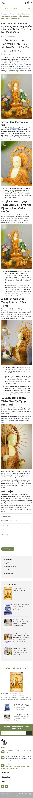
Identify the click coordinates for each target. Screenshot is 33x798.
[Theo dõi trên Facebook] (6, 786)
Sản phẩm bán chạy (10, 566)
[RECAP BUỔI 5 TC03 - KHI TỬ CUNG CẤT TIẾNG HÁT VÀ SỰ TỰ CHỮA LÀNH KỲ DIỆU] (8, 623)
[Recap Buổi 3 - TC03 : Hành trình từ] (8, 652)
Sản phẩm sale (8, 573)
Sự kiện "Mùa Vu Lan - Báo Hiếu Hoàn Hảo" (14, 693)
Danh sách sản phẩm (10, 570)
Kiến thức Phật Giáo (16, 668)
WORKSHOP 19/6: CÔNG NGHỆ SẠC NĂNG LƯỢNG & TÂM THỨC (21, 607)
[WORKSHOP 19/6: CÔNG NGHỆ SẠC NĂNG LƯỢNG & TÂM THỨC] (8, 609)
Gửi (29, 733)
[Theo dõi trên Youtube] (2, 786)
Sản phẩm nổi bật (9, 563)
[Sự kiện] (8, 594)
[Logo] (3, 2)
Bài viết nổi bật (10, 584)
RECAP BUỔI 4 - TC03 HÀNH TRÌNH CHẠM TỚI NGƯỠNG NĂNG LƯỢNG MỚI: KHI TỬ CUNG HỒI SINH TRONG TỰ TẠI (21, 638)
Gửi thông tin (8, 549)
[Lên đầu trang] (30, 795)
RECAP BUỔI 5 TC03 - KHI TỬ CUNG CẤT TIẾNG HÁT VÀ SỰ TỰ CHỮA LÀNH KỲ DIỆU (23, 715)
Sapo (19, 796)
